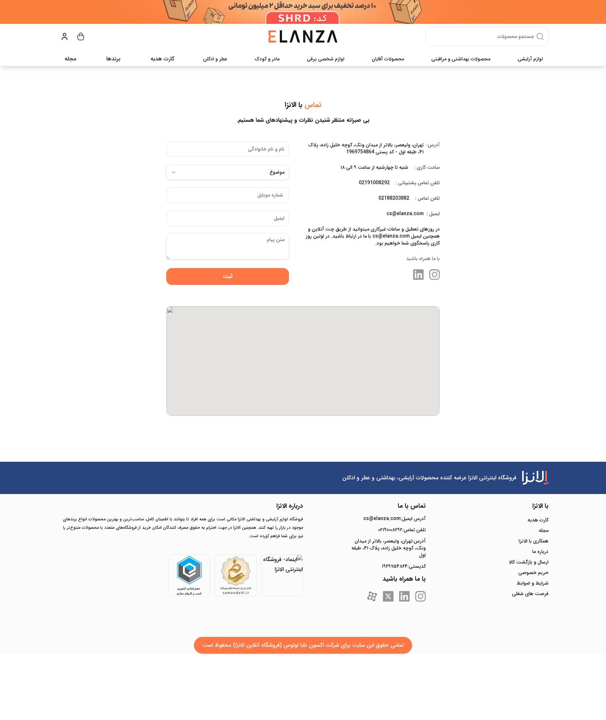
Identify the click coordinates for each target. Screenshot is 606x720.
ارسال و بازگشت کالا (528, 562)
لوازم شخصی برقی (325, 59)
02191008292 (374, 182)
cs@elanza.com (405, 214)
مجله (70, 58)
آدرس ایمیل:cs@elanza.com (394, 518)
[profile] (65, 36)
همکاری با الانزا (533, 541)
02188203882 (393, 198)
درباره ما (540, 551)
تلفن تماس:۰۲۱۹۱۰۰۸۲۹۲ (402, 529)
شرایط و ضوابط (532, 583)
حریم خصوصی (533, 572)
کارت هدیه (537, 520)
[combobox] (227, 172)
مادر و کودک (267, 59)
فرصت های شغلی (530, 593)
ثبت (228, 276)
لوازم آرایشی (530, 59)
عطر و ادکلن (215, 59)
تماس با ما (412, 506)
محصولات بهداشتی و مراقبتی (460, 59)
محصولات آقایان (388, 59)
